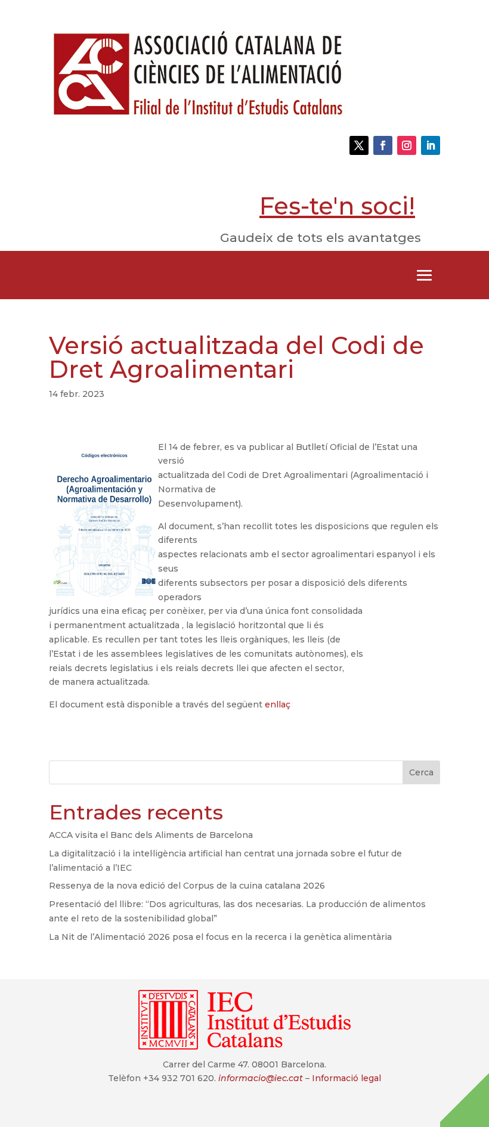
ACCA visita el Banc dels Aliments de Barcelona (151, 835)
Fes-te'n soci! (337, 206)
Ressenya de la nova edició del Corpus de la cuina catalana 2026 (187, 885)
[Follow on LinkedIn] (430, 145)
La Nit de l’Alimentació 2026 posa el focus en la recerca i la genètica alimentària (220, 937)
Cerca (421, 772)
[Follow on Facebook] (382, 145)
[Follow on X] (359, 145)
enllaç (277, 704)
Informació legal (346, 1078)
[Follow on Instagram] (406, 145)
